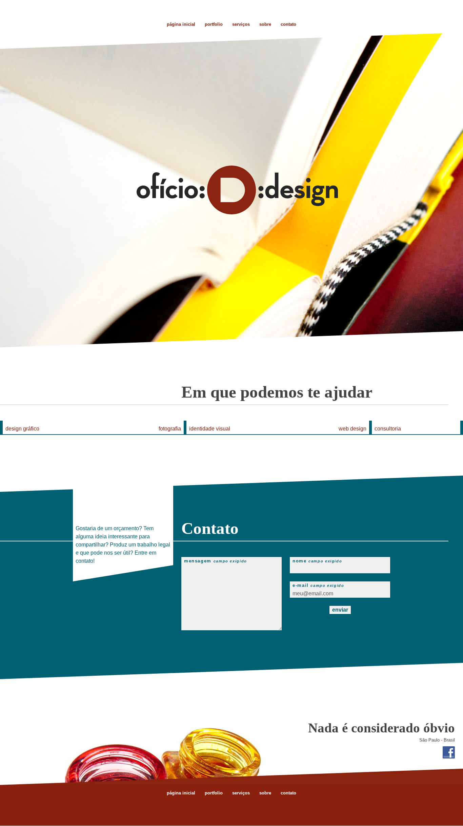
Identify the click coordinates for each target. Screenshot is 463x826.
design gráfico (22, 428)
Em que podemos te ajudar (277, 392)
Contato (288, 24)
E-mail (318, 585)
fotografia (170, 428)
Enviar (340, 610)
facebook (449, 752)
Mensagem (215, 560)
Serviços (241, 24)
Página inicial (181, 792)
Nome (317, 560)
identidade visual (209, 428)
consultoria (388, 428)
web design (352, 428)
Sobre (265, 24)
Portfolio (214, 24)
